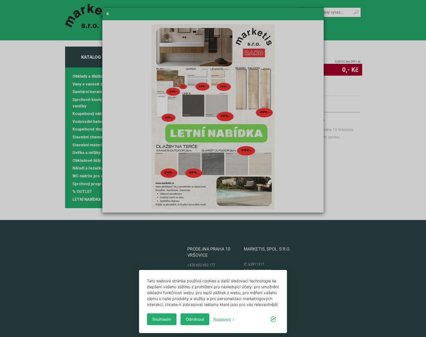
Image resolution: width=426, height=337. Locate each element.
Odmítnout (195, 319)
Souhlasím (161, 319)
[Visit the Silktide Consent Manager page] (273, 319)
